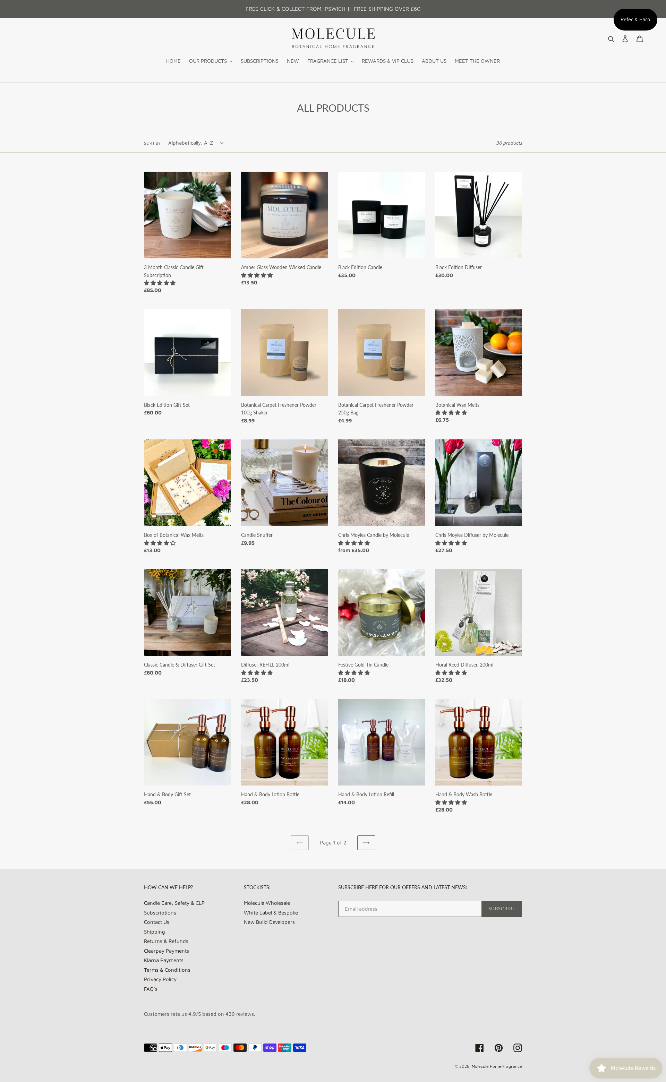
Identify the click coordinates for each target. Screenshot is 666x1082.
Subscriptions (160, 913)
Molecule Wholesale (267, 903)
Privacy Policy (160, 979)
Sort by (152, 143)
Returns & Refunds (166, 941)
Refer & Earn (635, 19)
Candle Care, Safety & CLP (174, 903)
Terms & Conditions (167, 970)
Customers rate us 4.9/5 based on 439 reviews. (199, 1014)
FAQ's (150, 989)
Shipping (154, 932)
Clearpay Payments (166, 951)
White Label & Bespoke (271, 913)
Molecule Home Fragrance (497, 1066)
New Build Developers (269, 922)
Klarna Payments (163, 960)
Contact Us (156, 922)
